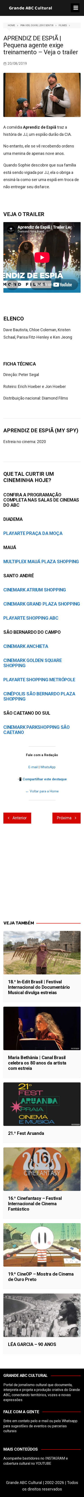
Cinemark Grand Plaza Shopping (41, 604)
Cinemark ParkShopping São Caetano (36, 730)
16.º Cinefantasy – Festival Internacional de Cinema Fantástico (35, 1204)
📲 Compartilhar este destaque (42, 779)
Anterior (20, 818)
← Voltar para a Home (42, 791)
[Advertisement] (42, 872)
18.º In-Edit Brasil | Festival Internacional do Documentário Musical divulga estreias (39, 987)
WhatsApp (48, 767)
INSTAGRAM (55, 1458)
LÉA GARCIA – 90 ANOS (32, 1344)
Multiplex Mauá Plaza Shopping (41, 561)
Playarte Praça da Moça (32, 533)
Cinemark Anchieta (25, 646)
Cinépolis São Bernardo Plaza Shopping (39, 696)
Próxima (64, 818)
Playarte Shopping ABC (30, 618)
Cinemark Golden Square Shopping (32, 663)
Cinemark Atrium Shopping (34, 590)
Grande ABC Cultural (30, 8)
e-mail (43, 1421)
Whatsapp (70, 1421)
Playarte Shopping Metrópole (39, 679)
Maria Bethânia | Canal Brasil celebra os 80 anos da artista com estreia (37, 1063)
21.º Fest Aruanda (26, 1133)
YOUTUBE (43, 1463)
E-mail (33, 767)
